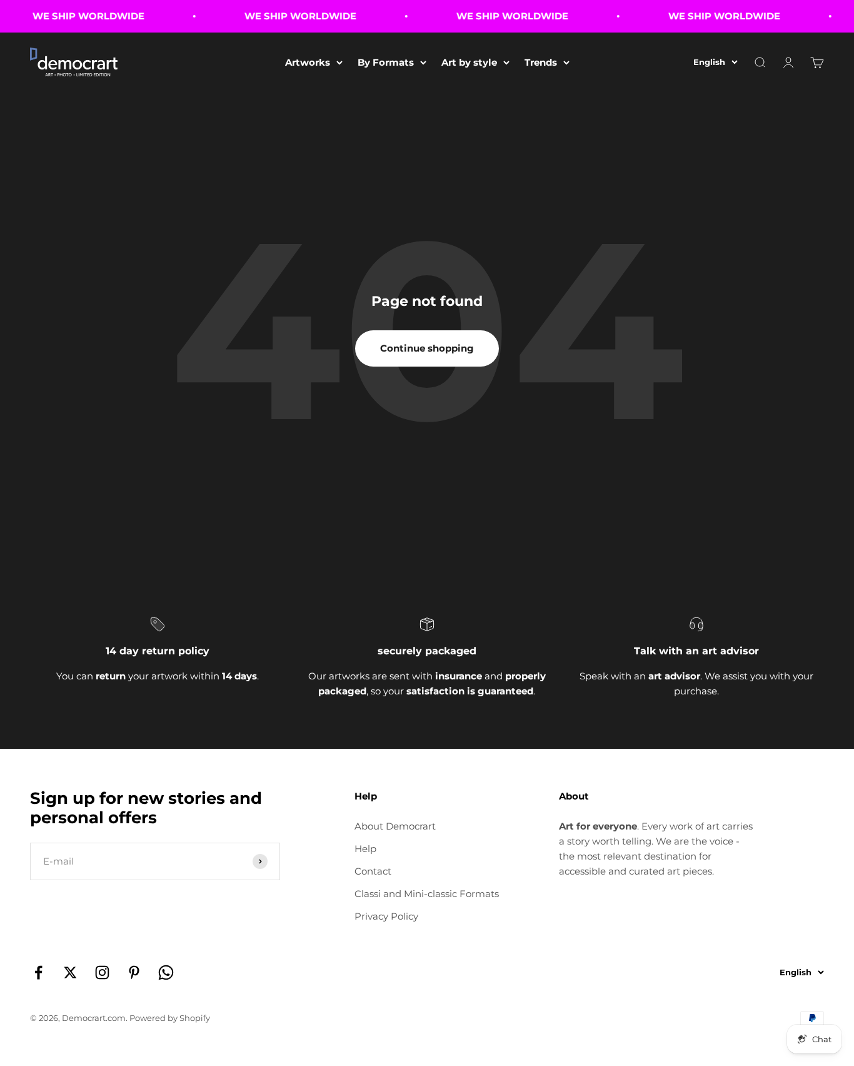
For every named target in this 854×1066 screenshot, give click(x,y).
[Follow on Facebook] (38, 972)
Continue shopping (427, 348)
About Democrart (395, 826)
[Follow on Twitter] (70, 972)
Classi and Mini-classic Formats (426, 894)
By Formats (386, 62)
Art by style (469, 62)
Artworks (307, 62)
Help (365, 849)
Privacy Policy (386, 916)
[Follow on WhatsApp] (166, 972)
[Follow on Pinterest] (134, 972)
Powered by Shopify (169, 1018)
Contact (372, 871)
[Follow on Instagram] (102, 972)
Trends (541, 62)
